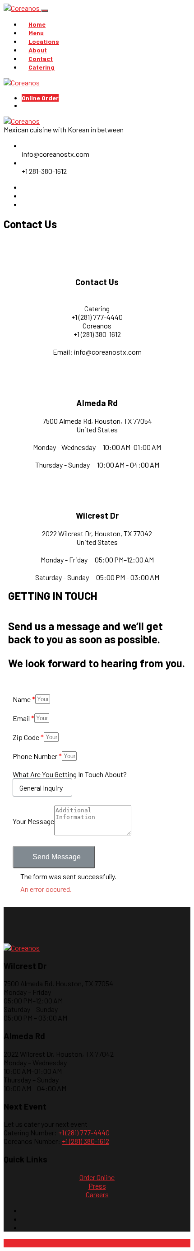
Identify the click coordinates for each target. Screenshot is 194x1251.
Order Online (97, 1177)
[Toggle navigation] (44, 10)
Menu (36, 33)
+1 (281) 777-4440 (84, 1132)
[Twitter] (24, 204)
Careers (97, 1194)
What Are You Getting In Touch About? (70, 774)
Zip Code (26, 737)
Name (22, 699)
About (37, 50)
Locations (43, 41)
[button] (54, 857)
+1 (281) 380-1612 (85, 1141)
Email (21, 718)
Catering (41, 67)
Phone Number (35, 756)
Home (37, 24)
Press (97, 1185)
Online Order (40, 98)
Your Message (33, 821)
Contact (40, 58)
